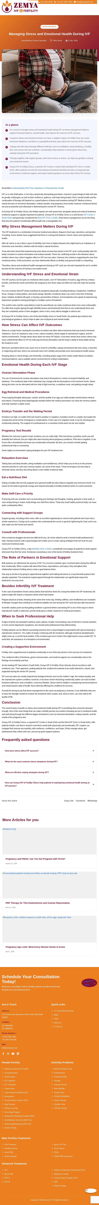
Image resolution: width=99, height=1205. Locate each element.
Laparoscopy (9, 1088)
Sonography (9, 1096)
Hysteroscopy (10, 1077)
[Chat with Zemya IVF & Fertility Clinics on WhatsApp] (91, 1191)
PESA (56, 1152)
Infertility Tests (59, 1104)
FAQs (56, 1019)
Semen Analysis (11, 1156)
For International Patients (63, 1011)
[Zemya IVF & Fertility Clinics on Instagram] (8, 1054)
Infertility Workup (60, 1108)
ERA (55, 1182)
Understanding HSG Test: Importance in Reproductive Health (38, 188)
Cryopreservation (11, 1073)
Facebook (80, 801)
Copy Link (69, 801)
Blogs (56, 1015)
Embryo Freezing (11, 1108)
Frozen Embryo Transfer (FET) (16, 1100)
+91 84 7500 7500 (64, 2)
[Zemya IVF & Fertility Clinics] (20, 7)
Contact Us (58, 1027)
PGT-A (7, 1178)
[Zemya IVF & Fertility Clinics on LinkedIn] (17, 1054)
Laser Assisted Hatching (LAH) (16, 1092)
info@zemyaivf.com (85, 2)
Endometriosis (59, 1073)
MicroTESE (9, 1152)
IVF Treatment (10, 1085)
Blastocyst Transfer (61, 1174)
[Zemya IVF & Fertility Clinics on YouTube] (12, 1054)
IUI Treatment (10, 1081)
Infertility (57, 1081)
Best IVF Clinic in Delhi (48, 218)
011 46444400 (46, 2)
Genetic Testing (10, 1128)
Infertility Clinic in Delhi (42, 549)
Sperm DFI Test (60, 1144)
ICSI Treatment (10, 1144)
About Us (57, 1023)
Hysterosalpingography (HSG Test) (18, 1124)
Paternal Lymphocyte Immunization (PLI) (69, 1170)
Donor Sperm (59, 1148)
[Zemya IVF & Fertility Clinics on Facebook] (3, 1054)
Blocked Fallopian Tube (63, 1069)
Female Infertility (60, 1077)
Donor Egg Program (12, 1112)
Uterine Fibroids (60, 1100)
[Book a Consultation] (89, 983)
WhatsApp (92, 801)
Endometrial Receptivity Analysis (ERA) (19, 1116)
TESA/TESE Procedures (63, 1156)
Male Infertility (59, 1088)
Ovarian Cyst (59, 1092)
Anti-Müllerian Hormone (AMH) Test (18, 1120)
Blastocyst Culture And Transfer (17, 1069)
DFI (6, 1170)
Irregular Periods (60, 1085)
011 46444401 (7, 1028)
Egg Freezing (10, 1104)
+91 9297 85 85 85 (9, 1040)
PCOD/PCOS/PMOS (62, 1096)
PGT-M (7, 1182)
